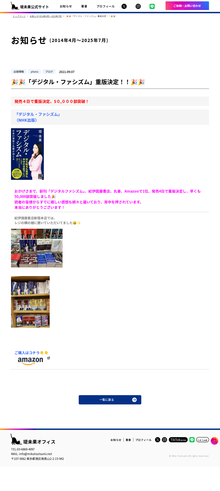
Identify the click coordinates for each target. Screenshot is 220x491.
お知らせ (66, 6)
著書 (84, 6)
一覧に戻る (106, 399)
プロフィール (105, 6)
